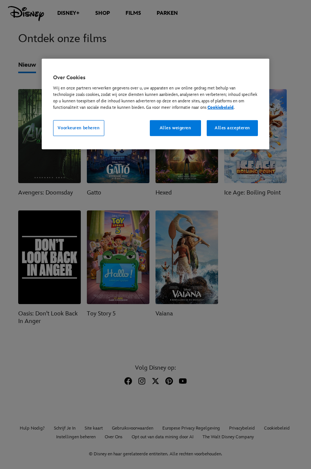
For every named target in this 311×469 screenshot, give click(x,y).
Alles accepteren (232, 127)
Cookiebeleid (220, 107)
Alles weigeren (175, 127)
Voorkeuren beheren (78, 127)
